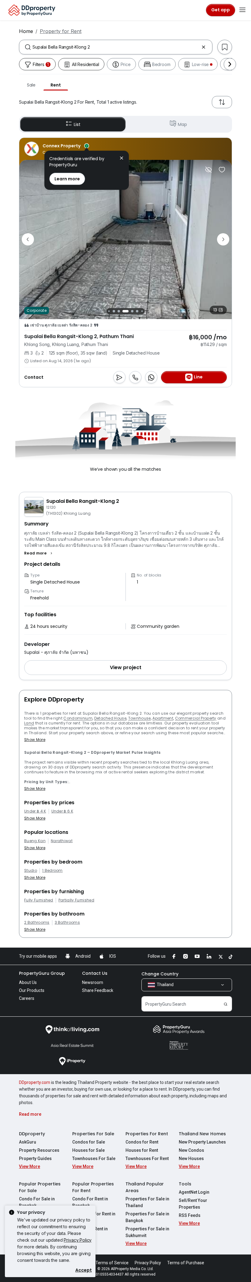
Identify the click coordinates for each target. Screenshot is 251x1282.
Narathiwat (62, 840)
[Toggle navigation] (242, 10)
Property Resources (39, 1150)
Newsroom (92, 982)
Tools (185, 1184)
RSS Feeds (189, 1215)
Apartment (162, 718)
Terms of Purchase (185, 1262)
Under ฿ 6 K (62, 811)
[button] (39, 553)
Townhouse (139, 718)
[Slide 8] (142, 311)
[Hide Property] (208, 170)
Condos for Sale (88, 1142)
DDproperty (32, 1134)
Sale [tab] (31, 85)
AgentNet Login (194, 1192)
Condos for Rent (142, 1142)
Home (26, 31)
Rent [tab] (56, 85)
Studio (30, 870)
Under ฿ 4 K (35, 811)
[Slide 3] (114, 311)
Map (182, 124)
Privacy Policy (78, 1240)
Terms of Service (112, 1262)
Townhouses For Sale (93, 1158)
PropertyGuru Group (42, 973)
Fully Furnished (38, 900)
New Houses (191, 1158)
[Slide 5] (125, 311)
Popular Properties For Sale (40, 1187)
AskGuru (27, 1142)
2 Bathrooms (37, 922)
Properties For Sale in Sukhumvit (147, 1232)
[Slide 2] (109, 311)
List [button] (77, 124)
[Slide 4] (119, 311)
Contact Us (94, 973)
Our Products (31, 990)
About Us (28, 982)
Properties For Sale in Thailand (147, 1202)
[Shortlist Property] (222, 170)
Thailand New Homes (202, 1134)
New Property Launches (202, 1142)
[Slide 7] (137, 311)
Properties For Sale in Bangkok (147, 1217)
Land (29, 723)
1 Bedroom (52, 870)
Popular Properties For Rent (93, 1187)
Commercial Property (195, 718)
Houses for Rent (142, 1150)
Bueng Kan (35, 840)
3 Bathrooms (67, 922)
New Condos (191, 1150)
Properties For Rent (147, 1134)
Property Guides (35, 1158)
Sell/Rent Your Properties (193, 1204)
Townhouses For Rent (147, 1158)
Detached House (110, 718)
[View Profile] (56, 149)
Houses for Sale (88, 1150)
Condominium (77, 718)
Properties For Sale (93, 1134)
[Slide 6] (132, 311)
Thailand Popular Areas (145, 1187)
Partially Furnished (76, 900)
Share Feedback (97, 990)
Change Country (159, 974)
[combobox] (115, 47)
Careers (26, 998)
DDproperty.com (34, 1082)
